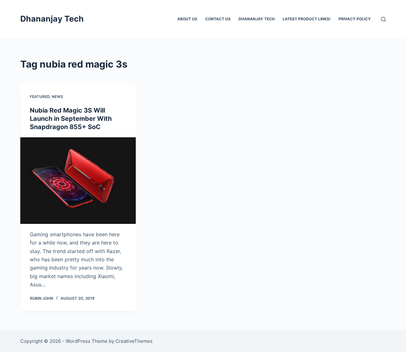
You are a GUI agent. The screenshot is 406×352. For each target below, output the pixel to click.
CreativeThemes (134, 341)
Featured (39, 96)
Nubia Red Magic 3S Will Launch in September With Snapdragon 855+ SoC (71, 119)
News (57, 96)
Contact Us (218, 18)
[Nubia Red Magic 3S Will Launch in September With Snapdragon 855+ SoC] (78, 180)
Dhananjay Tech (52, 18)
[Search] (383, 19)
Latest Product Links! (307, 18)
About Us (187, 18)
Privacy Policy (354, 18)
